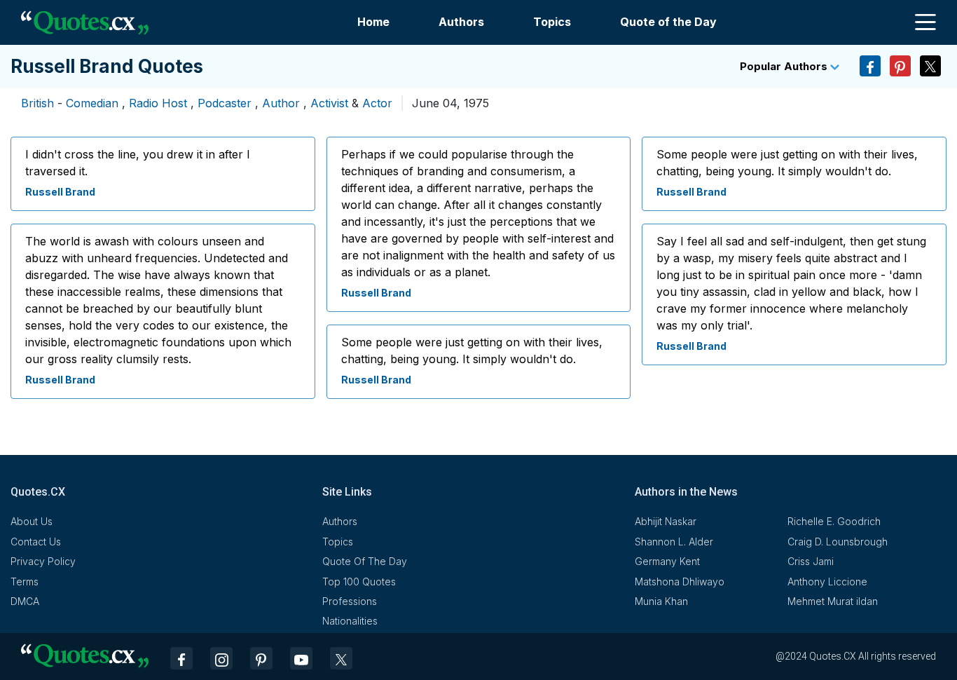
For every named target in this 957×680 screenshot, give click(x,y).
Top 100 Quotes (359, 581)
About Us (32, 521)
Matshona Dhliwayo (679, 581)
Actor (377, 103)
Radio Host (158, 103)
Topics (552, 22)
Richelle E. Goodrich (834, 521)
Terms (25, 581)
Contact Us (36, 542)
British (37, 103)
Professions (349, 601)
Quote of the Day (668, 22)
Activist (329, 103)
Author (281, 103)
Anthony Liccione (827, 581)
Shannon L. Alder (674, 542)
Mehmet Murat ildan (832, 601)
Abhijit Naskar (665, 521)
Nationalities (350, 621)
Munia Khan (661, 601)
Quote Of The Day (364, 561)
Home (373, 22)
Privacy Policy (43, 561)
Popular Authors (785, 66)
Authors (461, 22)
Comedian (92, 103)
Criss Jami (810, 561)
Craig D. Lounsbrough (837, 542)
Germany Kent (667, 561)
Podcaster (225, 103)
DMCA (25, 601)
